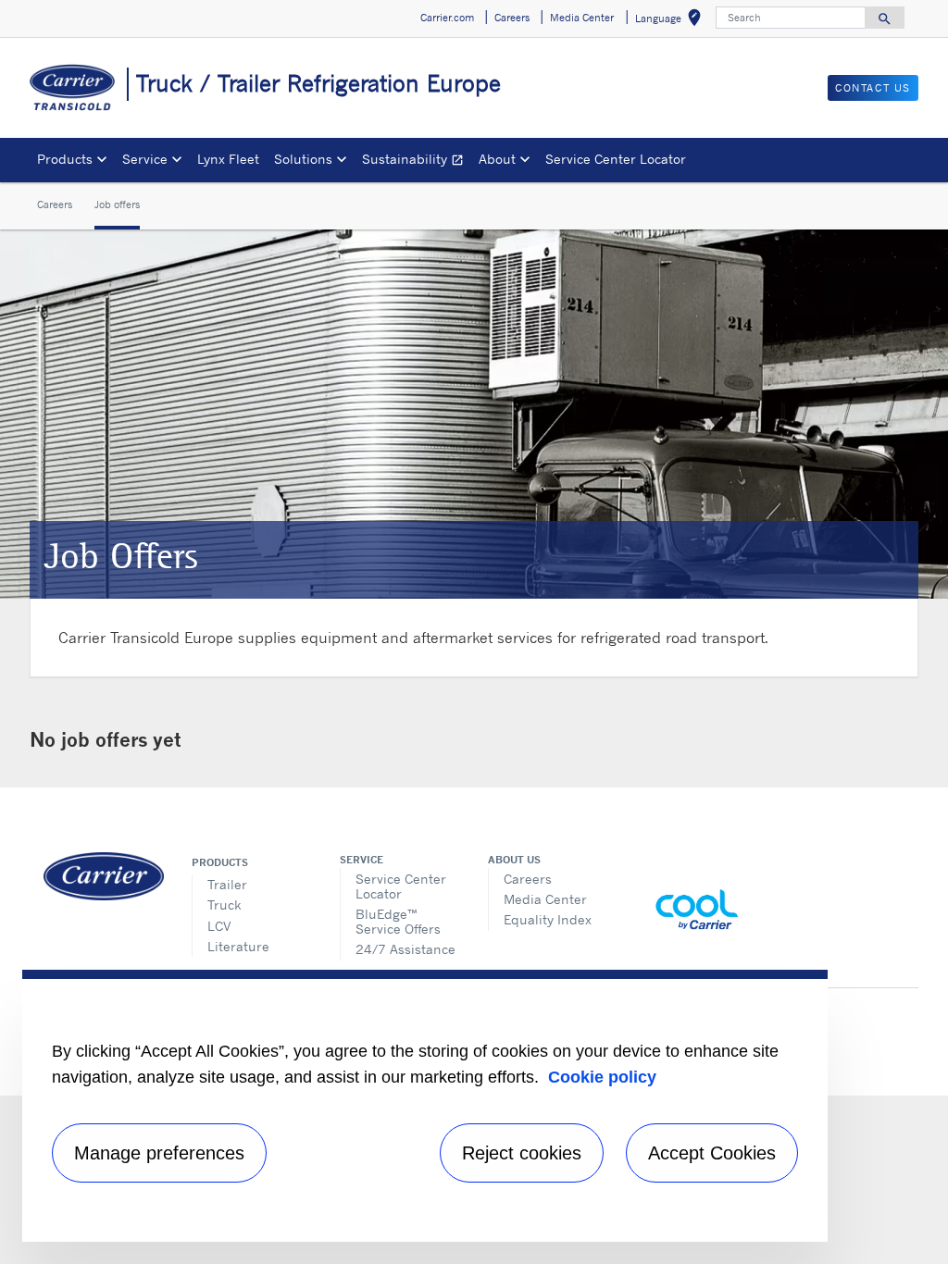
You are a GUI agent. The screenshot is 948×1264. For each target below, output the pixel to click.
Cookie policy (602, 1077)
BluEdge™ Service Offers (398, 921)
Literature (238, 946)
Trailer (227, 884)
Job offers (117, 204)
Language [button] (671, 20)
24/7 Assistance (405, 949)
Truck (224, 904)
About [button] (497, 159)
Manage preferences (159, 1153)
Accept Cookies (712, 1153)
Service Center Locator (615, 159)
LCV (219, 926)
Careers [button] (512, 17)
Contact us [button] (873, 87)
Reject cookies (521, 1153)
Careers (54, 204)
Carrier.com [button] (447, 17)
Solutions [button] (303, 159)
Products (220, 862)
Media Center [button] (582, 17)
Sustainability (416, 161)
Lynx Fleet (228, 159)
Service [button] (145, 159)
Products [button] (65, 159)
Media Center (545, 899)
